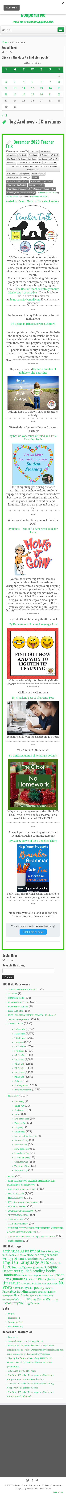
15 (59, 88)
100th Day (19, 1101)
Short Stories (21, 1295)
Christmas (11, 163)
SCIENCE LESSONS (17, 1206)
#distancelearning (36, 185)
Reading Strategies (38, 1292)
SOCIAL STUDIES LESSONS (21, 1211)
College (18, 1081)
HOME (11, 1176)
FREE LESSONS (50, 163)
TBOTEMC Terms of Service (22, 1371)
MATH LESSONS (16, 1193)
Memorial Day (21, 1140)
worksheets (8, 1300)
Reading (23, 1291)
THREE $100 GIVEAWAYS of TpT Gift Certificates (31, 1236)
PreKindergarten (22, 1090)
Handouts (10, 1275)
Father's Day (20, 1123)
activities (11, 1251)
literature (11, 1283)
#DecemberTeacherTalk (16, 185)
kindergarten (35, 1275)
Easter (17, 1114)
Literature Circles (31, 1283)
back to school (50, 1251)
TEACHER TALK (13, 177)
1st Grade (22, 155)
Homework (24, 1275)
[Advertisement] (33, 1441)
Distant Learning (26, 1258)
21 (50, 94)
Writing (20, 1299)
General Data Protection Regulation (25, 1341)
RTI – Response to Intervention (23, 1202)
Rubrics (52, 1292)
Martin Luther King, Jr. (25, 1136)
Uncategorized (15, 1241)
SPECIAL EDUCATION (18, 1215)
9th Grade (53, 159)
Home (5, 42)
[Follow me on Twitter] (4, 30)
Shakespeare (7, 1296)
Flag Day (18, 1127)
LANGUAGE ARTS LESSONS (21, 1189)
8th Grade (43, 159)
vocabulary (48, 1296)
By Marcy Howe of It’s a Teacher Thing (33, 840)
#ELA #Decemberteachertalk (18, 189)
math (44, 1284)
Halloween (19, 1131)
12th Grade (11, 155)
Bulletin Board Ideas (14, 1255)
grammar (39, 1267)
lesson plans (47, 1275)
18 (23, 94)
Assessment (30, 1251)
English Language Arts (25, 1262)
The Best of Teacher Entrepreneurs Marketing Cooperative (36, 1485)
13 (41, 88)
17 (14, 94)
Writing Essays (29, 1303)
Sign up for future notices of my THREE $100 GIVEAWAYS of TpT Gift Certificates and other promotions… (29, 1362)
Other (30, 1288)
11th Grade (45, 151)
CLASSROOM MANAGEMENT (29, 163)
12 (32, 88)
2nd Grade (33, 155)
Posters (49, 1288)
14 (50, 88)
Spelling (34, 1295)
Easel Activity (46, 1258)
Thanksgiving (21, 1162)
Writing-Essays (36, 1299)
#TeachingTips (13, 193)
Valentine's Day (21, 1166)
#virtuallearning (27, 193)
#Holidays (37, 189)
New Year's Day (38, 174)
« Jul (4, 115)
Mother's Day (20, 1144)
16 (6, 94)
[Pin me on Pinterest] (11, 30)
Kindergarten (23, 174)
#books (35, 177)
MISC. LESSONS (16, 1198)
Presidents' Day (21, 1153)
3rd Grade (44, 155)
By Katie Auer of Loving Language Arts (33, 624)
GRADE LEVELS (15, 1023)
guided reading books (38, 1271)
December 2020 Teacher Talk (30, 144)
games (28, 1267)
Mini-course (52, 1284)
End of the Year (21, 1119)
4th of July (19, 1106)
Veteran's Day (21, 1170)
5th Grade (11, 159)
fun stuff (17, 1267)
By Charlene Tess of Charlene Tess (33, 697)
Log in (11, 1313)
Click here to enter (33, 932)
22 (59, 94)
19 (32, 94)
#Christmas (35, 181)
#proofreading (49, 189)
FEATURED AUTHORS (18, 1002)
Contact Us (13, 1337)
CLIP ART (12, 993)
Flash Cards (55, 1263)
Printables (9, 1291)
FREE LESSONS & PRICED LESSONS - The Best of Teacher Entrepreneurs (33, 168)
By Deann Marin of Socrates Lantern (33, 323)
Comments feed (15, 1322)
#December (47, 181)
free (7, 1266)
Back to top (58, 1492)
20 (41, 94)
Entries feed (14, 1318)
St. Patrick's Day (22, 1157)
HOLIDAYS (11, 174)
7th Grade (32, 159)
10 (14, 88)
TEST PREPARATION (18, 1224)
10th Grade (33, 151)
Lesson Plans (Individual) (45, 1279)
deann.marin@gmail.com (24, 299)
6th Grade (22, 159)
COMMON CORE (16, 998)
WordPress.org (15, 1326)
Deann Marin (12, 196)
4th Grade (54, 155)
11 (23, 88)
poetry (39, 1288)
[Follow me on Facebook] (7, 30)
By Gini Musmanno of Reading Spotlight (33, 755)
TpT (40, 1296)
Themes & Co (44, 1489)
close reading (36, 1255)
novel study (20, 1287)
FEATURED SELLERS (18, 1006)
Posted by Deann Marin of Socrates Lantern (32, 201)
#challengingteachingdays (17, 181)
